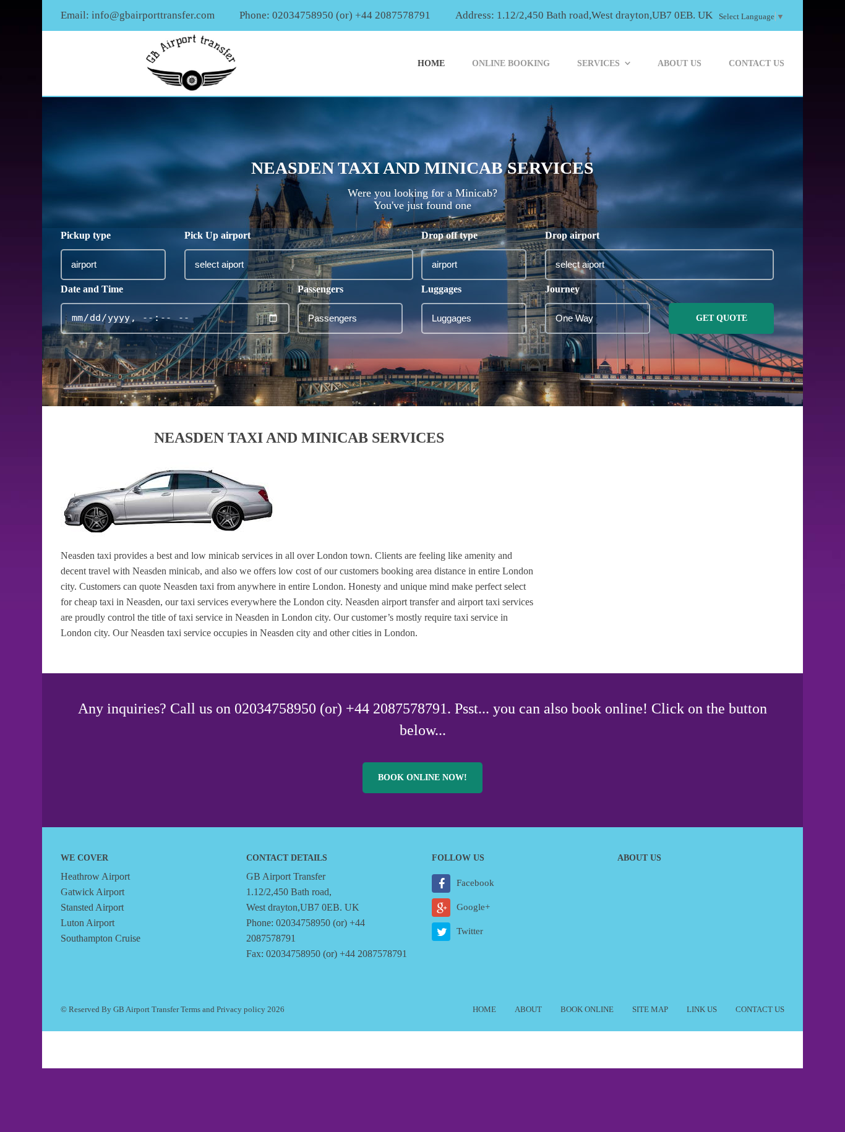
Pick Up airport (217, 235)
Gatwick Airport (92, 892)
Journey (562, 289)
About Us (679, 63)
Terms (190, 1009)
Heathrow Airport (95, 876)
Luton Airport (87, 922)
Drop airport (572, 235)
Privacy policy (241, 1009)
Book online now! (422, 777)
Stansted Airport (92, 907)
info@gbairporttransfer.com (153, 15)
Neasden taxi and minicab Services (299, 438)
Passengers (320, 289)
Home (431, 63)
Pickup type (86, 235)
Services (598, 63)
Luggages (441, 289)
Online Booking (511, 63)
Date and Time (92, 289)
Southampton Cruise (100, 938)
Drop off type (449, 235)
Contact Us (756, 63)
